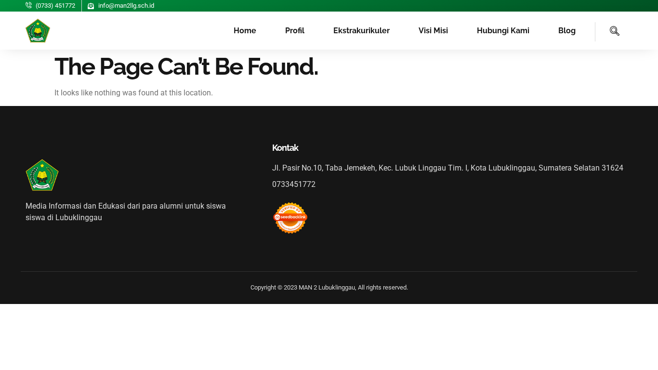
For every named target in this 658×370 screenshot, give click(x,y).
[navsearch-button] (607, 31)
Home (245, 30)
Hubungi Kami (503, 30)
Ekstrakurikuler (361, 30)
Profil (294, 30)
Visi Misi (433, 30)
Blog (567, 30)
